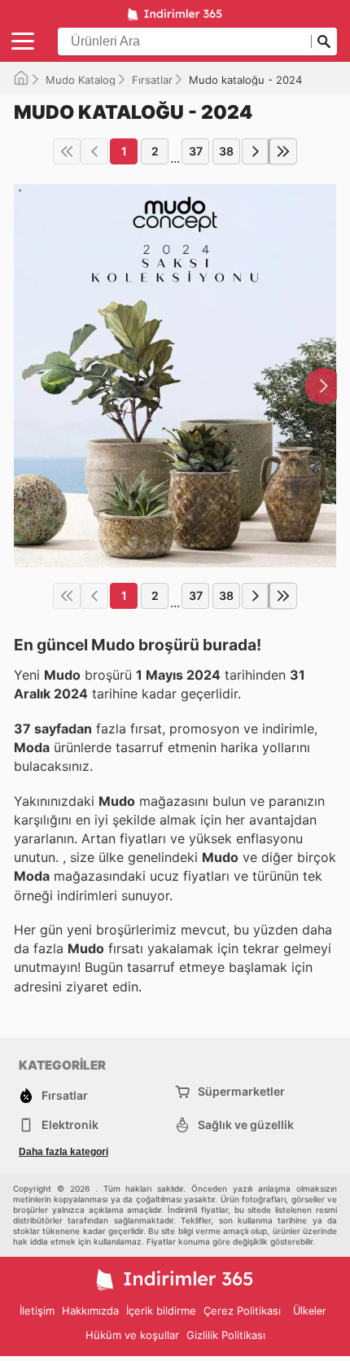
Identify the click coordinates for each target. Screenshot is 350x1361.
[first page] (67, 151)
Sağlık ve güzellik (246, 1124)
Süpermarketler (241, 1091)
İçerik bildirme (161, 1310)
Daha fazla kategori (63, 1152)
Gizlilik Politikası (225, 1334)
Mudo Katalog (81, 79)
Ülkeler (309, 1311)
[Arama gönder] (324, 41)
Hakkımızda (90, 1310)
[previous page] (94, 151)
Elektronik (70, 1124)
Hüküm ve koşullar (132, 1334)
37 (196, 151)
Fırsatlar (152, 79)
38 (226, 151)
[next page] (255, 151)
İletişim (37, 1310)
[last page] (283, 151)
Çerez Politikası (242, 1310)
